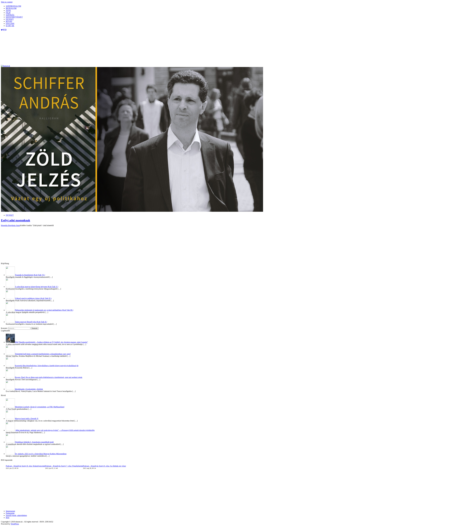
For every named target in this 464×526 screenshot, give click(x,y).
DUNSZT (10, 19)
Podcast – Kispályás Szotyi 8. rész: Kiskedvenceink (25, 466)
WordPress (15, 524)
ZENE (8, 10)
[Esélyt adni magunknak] (132, 211)
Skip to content (6, 2)
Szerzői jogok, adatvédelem (16, 515)
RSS (7, 518)
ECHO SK (10, 26)
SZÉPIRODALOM (13, 6)
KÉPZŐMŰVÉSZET (14, 17)
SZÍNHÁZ (10, 15)
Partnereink (10, 513)
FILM (8, 13)
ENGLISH (10, 23)
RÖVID (9, 21)
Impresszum (10, 511)
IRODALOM (11, 8)
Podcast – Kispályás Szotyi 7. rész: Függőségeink (64, 466)
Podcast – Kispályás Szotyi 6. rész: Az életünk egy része (104, 466)
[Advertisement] (73, 48)
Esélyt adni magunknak (15, 220)
